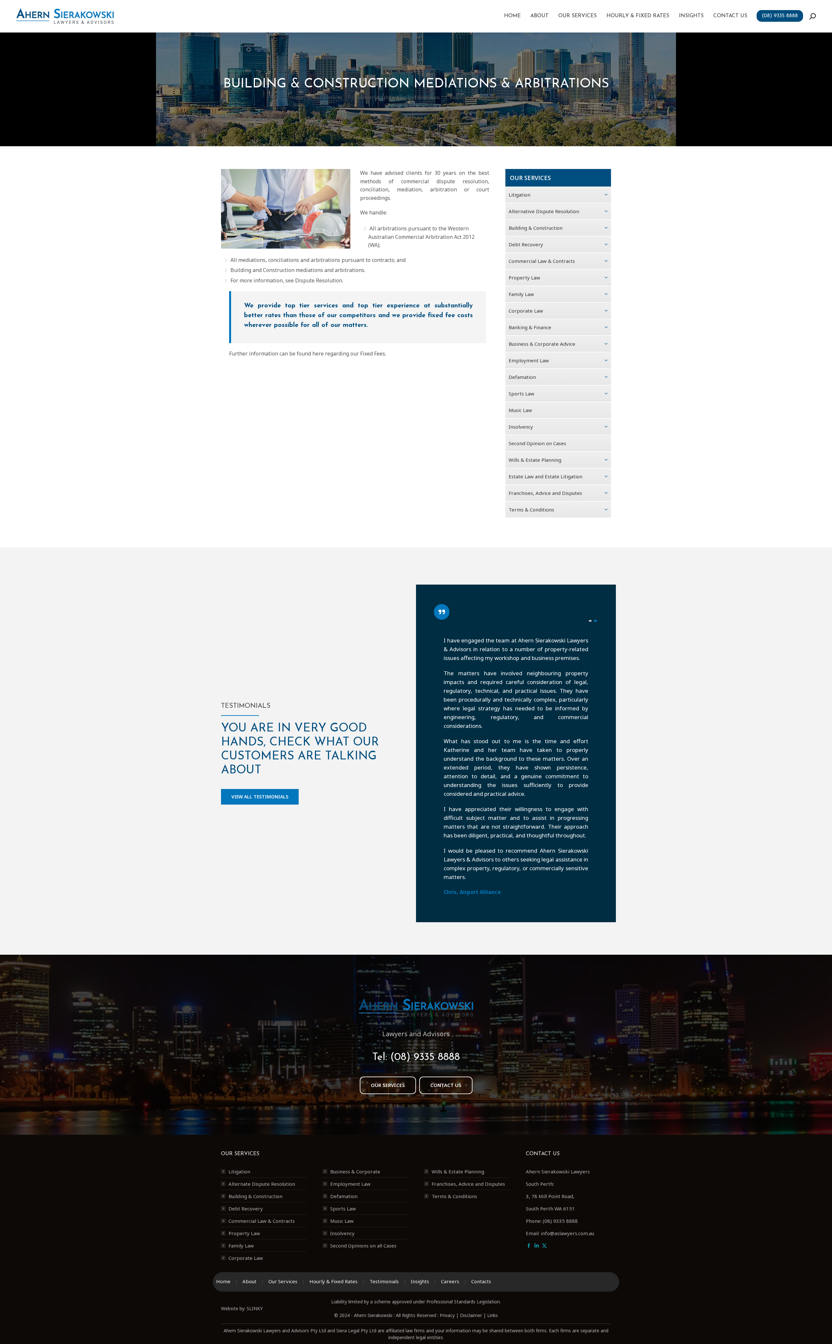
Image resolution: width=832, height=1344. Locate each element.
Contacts (481, 1281)
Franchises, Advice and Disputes (468, 1184)
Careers (450, 1281)
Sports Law (343, 1208)
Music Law (342, 1221)
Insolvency (342, 1233)
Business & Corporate (355, 1171)
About (249, 1281)
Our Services (282, 1281)
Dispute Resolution (318, 280)
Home (223, 1281)
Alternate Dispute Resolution (261, 1184)
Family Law (241, 1245)
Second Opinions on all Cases (363, 1245)
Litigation (239, 1171)
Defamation (344, 1196)
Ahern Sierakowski (373, 1315)
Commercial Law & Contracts (261, 1221)
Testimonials (384, 1281)
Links (492, 1315)
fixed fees (372, 353)
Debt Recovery (245, 1208)
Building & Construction (255, 1196)
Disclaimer (471, 1315)
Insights (420, 1281)
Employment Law (350, 1184)
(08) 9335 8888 (425, 1057)
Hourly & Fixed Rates (333, 1281)
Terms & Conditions (454, 1196)
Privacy (447, 1315)
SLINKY (255, 1308)
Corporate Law (245, 1258)
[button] (590, 621)
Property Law (244, 1233)
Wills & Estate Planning (458, 1171)
